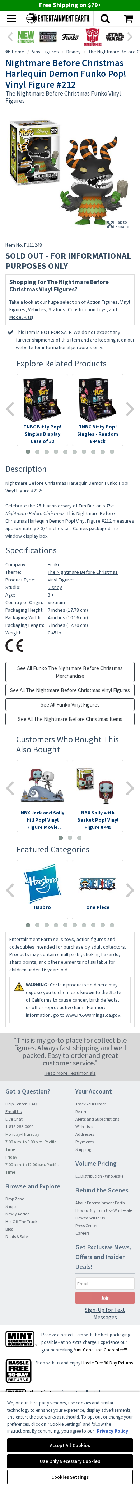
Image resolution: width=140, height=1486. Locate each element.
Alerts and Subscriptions (97, 1119)
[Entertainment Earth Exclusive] (48, 36)
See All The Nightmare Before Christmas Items (70, 719)
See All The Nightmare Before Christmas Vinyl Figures (70, 690)
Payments (84, 1141)
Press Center (86, 1225)
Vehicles (37, 309)
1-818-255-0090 (19, 1126)
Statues (56, 309)
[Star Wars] (115, 36)
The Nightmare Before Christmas (83, 572)
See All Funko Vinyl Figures (70, 704)
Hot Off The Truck (21, 1221)
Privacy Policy (112, 1431)
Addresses (84, 1134)
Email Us (13, 1111)
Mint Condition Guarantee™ (100, 1350)
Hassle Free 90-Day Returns (107, 1363)
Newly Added (17, 1214)
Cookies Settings (70, 1477)
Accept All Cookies (70, 1445)
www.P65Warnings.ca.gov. (93, 1015)
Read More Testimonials (70, 1073)
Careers (82, 1233)
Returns (82, 1111)
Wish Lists (84, 1126)
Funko (54, 564)
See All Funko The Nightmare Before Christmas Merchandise (70, 672)
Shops (10, 1206)
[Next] (130, 36)
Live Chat (14, 1119)
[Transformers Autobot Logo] (92, 36)
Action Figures (102, 302)
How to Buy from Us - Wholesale (103, 1210)
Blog (9, 1229)
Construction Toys (87, 309)
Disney (55, 587)
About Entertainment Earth (100, 1202)
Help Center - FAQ (21, 1104)
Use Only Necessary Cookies (70, 1461)
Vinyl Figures (61, 579)
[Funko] (70, 36)
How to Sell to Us (90, 1218)
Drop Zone (14, 1198)
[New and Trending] (26, 36)
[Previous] (9, 36)
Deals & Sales (17, 1236)
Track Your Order (90, 1104)
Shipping (83, 1149)
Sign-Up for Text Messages (105, 1313)
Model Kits (20, 317)
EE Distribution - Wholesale (99, 1176)
